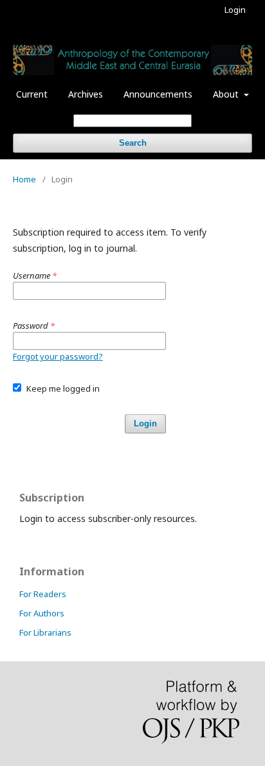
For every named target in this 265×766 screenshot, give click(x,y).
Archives (85, 94)
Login (235, 9)
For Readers (42, 594)
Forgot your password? (58, 356)
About (227, 94)
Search (133, 143)
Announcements (157, 94)
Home (24, 179)
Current (32, 94)
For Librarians (45, 632)
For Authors (41, 613)
